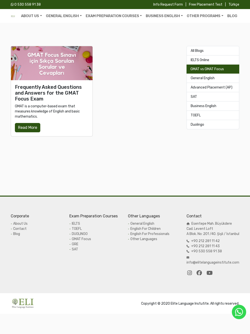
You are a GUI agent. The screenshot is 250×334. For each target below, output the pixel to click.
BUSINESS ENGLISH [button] (163, 16)
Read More (27, 127)
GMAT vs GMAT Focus (207, 69)
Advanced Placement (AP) (211, 87)
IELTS (76, 224)
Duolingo (197, 124)
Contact (20, 229)
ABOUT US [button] (30, 16)
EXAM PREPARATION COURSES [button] (112, 16)
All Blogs (197, 51)
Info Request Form (168, 4)
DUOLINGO (80, 234)
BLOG (232, 16)
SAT (194, 97)
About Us (20, 224)
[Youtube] (210, 273)
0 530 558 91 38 (27, 4)
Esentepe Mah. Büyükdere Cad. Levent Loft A (209, 229)
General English (203, 78)
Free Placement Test (206, 4)
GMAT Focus (81, 239)
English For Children (145, 229)
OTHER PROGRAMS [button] (203, 16)
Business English (203, 106)
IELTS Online (200, 60)
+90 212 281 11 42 (205, 241)
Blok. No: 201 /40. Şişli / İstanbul (214, 234)
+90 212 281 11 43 (205, 246)
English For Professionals (149, 234)
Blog (16, 234)
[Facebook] (199, 273)
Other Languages (143, 239)
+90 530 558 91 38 (206, 251)
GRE (75, 244)
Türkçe (234, 4)
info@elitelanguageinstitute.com (213, 262)
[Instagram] (189, 273)
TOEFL (196, 115)
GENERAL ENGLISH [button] (62, 16)
